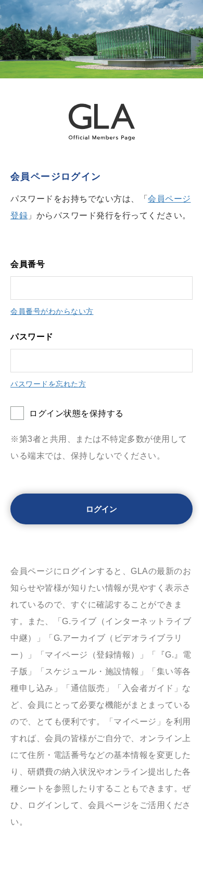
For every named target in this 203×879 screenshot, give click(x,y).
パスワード (32, 336)
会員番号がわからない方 (52, 311)
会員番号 (27, 264)
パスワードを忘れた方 (48, 384)
